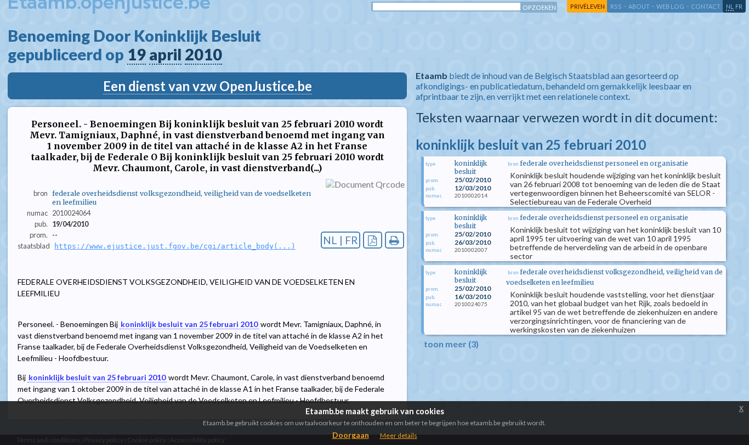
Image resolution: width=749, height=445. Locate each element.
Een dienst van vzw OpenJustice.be (207, 86)
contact (705, 6)
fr (738, 6)
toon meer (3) (451, 344)
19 (136, 54)
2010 (203, 54)
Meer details (398, 435)
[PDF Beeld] (372, 240)
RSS (616, 6)
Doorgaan (350, 435)
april (165, 54)
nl (730, 6)
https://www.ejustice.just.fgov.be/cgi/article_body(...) (175, 246)
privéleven (587, 6)
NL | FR (340, 240)
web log (670, 6)
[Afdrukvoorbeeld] (394, 240)
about (639, 6)
